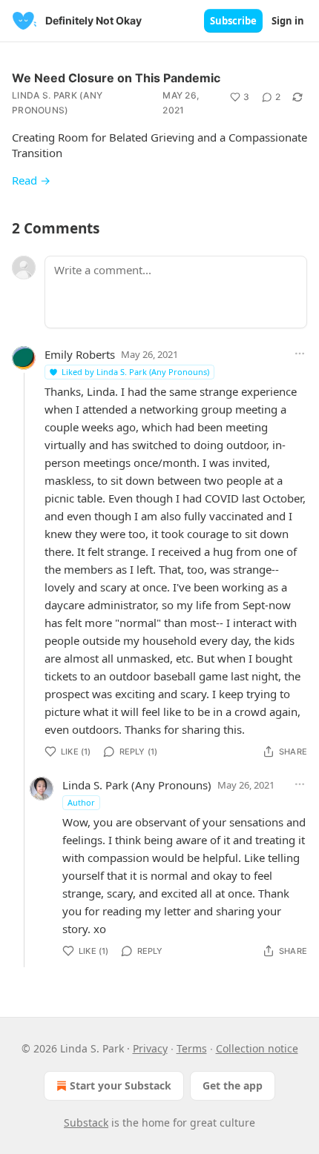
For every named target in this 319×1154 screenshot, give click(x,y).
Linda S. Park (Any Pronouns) (57, 103)
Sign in (288, 20)
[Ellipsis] (300, 353)
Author (81, 802)
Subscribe (233, 20)
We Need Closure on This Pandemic (116, 77)
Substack (86, 1122)
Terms (192, 1048)
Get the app (233, 1085)
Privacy (150, 1048)
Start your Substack (120, 1085)
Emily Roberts (80, 354)
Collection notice (257, 1048)
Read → (31, 180)
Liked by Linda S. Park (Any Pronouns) (135, 371)
